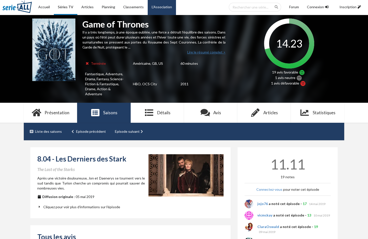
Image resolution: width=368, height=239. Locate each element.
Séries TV (65, 7)
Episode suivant (127, 131)
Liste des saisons (48, 131)
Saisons (110, 112)
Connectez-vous (269, 189)
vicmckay (264, 215)
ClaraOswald (268, 226)
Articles (87, 7)
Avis (217, 112)
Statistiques (324, 112)
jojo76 (262, 204)
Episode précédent (91, 131)
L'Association (162, 7)
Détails (163, 112)
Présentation (57, 112)
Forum (294, 7)
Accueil (44, 7)
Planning (108, 7)
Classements (133, 7)
